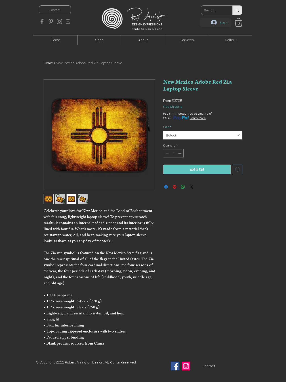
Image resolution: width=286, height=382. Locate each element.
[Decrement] (166, 153)
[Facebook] (42, 21)
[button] (238, 22)
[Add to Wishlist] (237, 169)
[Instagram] (59, 21)
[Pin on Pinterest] (174, 187)
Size (167, 127)
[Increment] (180, 153)
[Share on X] (191, 187)
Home (48, 63)
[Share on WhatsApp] (183, 187)
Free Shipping (172, 106)
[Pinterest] (50, 21)
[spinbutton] (173, 153)
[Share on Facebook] (166, 187)
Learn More (198, 118)
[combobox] (202, 135)
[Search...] (237, 10)
